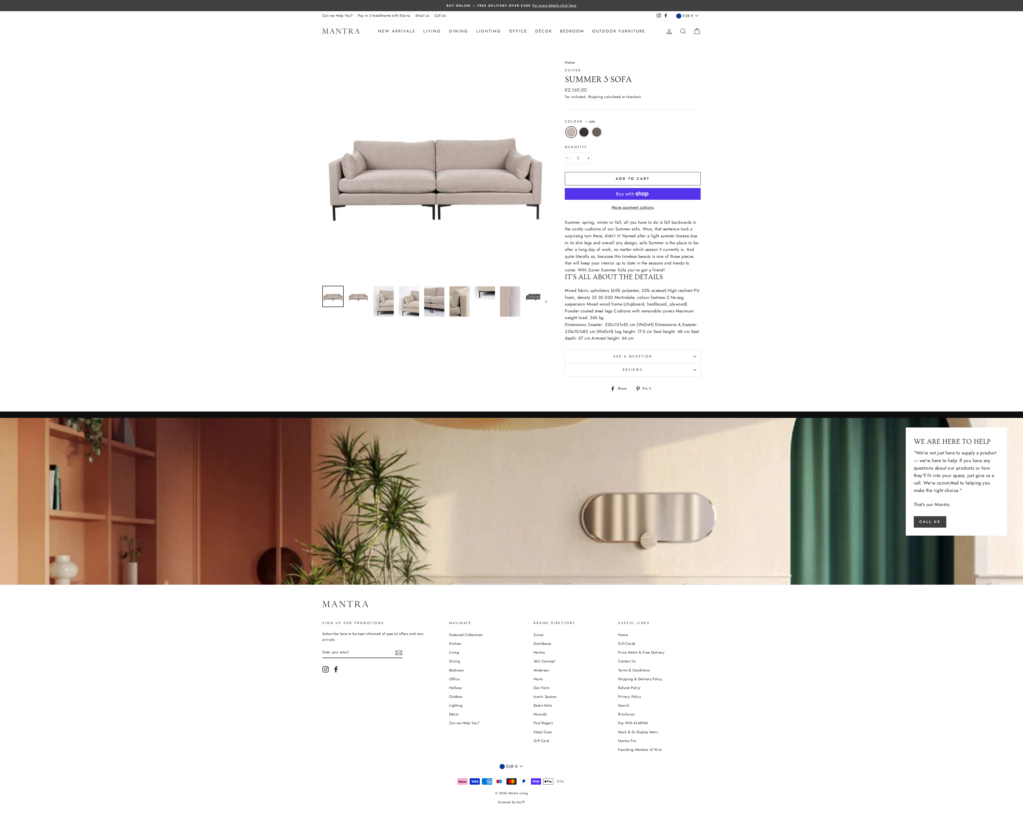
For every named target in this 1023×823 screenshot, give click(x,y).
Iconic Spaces (545, 696)
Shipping (595, 96)
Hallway (455, 687)
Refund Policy (629, 687)
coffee (596, 132)
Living (432, 31)
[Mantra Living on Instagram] (325, 669)
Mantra (539, 652)
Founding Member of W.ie (639, 749)
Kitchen (455, 643)
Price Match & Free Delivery (641, 652)
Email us (422, 15)
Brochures (626, 714)
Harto (538, 679)
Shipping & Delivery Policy (640, 679)
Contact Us (626, 661)
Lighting (488, 31)
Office (518, 31)
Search (623, 705)
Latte (571, 132)
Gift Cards (626, 643)
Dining (458, 31)
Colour (580, 121)
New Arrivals (396, 31)
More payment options (633, 207)
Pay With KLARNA (633, 723)
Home (569, 62)
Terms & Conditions (633, 670)
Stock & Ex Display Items (638, 732)
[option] (511, 6)
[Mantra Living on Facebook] (336, 669)
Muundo (540, 714)
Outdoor (456, 696)
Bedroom (572, 31)
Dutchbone (542, 643)
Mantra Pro (627, 740)
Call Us (440, 15)
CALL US (930, 521)
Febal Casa (543, 732)
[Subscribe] (398, 652)
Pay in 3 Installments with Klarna (384, 15)
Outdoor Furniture (618, 31)
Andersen (541, 670)
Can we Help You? (337, 15)
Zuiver (573, 70)
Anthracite (584, 132)
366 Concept (544, 661)
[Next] (543, 301)
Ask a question (632, 356)
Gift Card (541, 740)
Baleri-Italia (543, 705)
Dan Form (542, 687)
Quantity (576, 147)
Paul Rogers (543, 723)
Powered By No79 (511, 802)
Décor (543, 31)
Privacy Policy (629, 696)
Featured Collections (465, 634)
